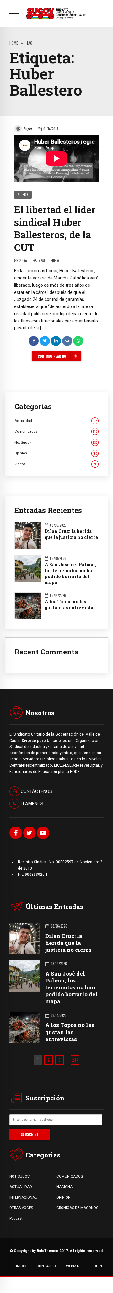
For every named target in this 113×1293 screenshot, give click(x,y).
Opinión (55, 453)
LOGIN (97, 1266)
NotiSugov (55, 442)
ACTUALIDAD (20, 1186)
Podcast (15, 1218)
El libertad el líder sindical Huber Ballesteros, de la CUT (54, 228)
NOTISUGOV (19, 1176)
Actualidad (55, 420)
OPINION (63, 1197)
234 (75, 1059)
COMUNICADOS (69, 1176)
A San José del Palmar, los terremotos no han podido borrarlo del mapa (70, 573)
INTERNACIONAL (23, 1197)
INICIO (21, 1266)
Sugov (28, 128)
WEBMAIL (74, 1266)
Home (13, 42)
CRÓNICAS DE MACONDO (77, 1207)
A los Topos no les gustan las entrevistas (70, 604)
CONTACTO (46, 1266)
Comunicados (55, 431)
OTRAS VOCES (21, 1207)
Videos (23, 194)
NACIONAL (65, 1186)
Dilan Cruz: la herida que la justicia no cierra (71, 534)
